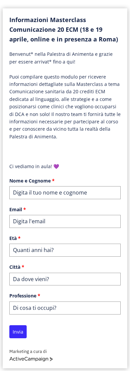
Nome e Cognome (32, 180)
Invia (18, 332)
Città (16, 267)
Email (17, 209)
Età (15, 238)
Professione (24, 295)
